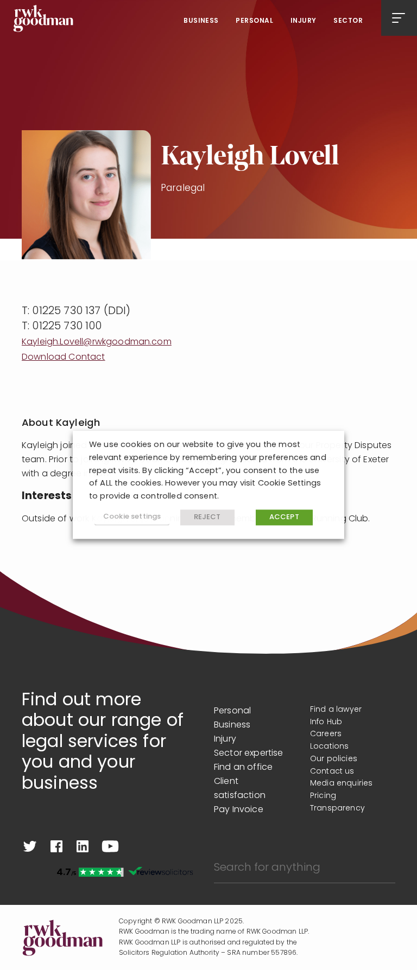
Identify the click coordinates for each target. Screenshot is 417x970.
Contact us (332, 772)
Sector (348, 21)
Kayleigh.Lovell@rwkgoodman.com (97, 342)
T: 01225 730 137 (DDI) (76, 311)
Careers (326, 734)
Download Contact (63, 357)
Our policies (333, 759)
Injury (303, 21)
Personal (254, 21)
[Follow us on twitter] (29, 846)
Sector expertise (248, 753)
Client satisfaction (240, 788)
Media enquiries (341, 784)
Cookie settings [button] (132, 517)
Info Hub (326, 722)
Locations (329, 747)
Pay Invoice (238, 810)
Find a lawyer (336, 710)
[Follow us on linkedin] (83, 846)
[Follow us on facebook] (56, 846)
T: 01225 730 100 (62, 326)
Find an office (243, 767)
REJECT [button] (207, 517)
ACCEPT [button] (284, 517)
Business (201, 21)
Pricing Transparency (337, 802)
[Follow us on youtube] (110, 846)
